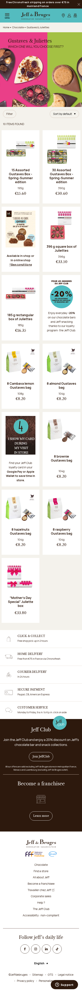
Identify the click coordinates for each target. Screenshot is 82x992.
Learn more (43, 815)
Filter (9, 114)
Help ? (41, 902)
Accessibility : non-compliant (41, 915)
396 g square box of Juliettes (61, 248)
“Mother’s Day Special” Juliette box (20, 602)
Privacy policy (25, 981)
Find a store (41, 871)
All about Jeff (41, 877)
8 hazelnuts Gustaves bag (20, 531)
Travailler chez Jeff (39, 890)
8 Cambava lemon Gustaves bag (20, 385)
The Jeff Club (41, 909)
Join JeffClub (41, 756)
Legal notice (65, 974)
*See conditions (20, 264)
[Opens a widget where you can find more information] (64, 985)
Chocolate (41, 865)
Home (6, 27)
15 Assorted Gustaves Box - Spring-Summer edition (20, 176)
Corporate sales (41, 896)
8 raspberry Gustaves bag (61, 531)
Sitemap (37, 974)
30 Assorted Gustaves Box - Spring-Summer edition (61, 176)
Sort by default (62, 114)
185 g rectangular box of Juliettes (20, 317)
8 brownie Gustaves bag (61, 458)
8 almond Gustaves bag (61, 385)
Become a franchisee (41, 883)
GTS (50, 974)
